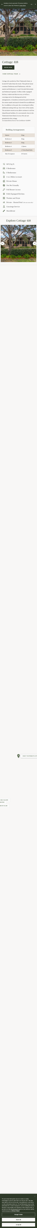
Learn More (22, 5)
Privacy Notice (15, 1211)
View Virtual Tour (10, 74)
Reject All (18, 1219)
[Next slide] (31, 4)
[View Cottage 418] (18, 756)
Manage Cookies (18, 1214)
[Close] (35, 1196)
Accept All (18, 1224)
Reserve (32, 12)
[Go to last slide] (2, 4)
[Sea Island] (17, 12)
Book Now (8, 67)
